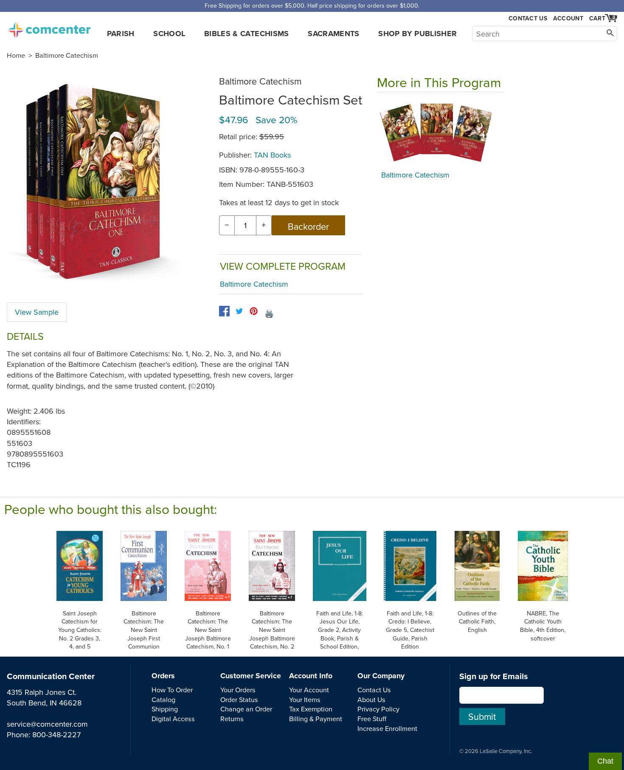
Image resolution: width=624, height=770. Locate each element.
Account (568, 18)
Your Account (309, 689)
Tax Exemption (310, 709)
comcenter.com (49, 27)
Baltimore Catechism (66, 55)
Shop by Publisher (417, 33)
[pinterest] (253, 311)
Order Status (239, 699)
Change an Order (246, 709)
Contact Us (528, 18)
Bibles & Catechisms (246, 33)
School (169, 33)
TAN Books (272, 154)
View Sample (37, 312)
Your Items (304, 699)
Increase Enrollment (387, 728)
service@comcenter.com (47, 724)
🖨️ (269, 313)
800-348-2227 (56, 734)
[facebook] (224, 311)
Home (16, 55)
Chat (605, 761)
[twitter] (239, 311)
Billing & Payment (315, 718)
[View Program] (440, 133)
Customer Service (250, 675)
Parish (121, 33)
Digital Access (173, 718)
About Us (371, 699)
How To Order (172, 689)
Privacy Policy (378, 709)
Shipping (165, 709)
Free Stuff (371, 718)
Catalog (163, 699)
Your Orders (238, 689)
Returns (232, 718)
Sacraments (334, 33)
